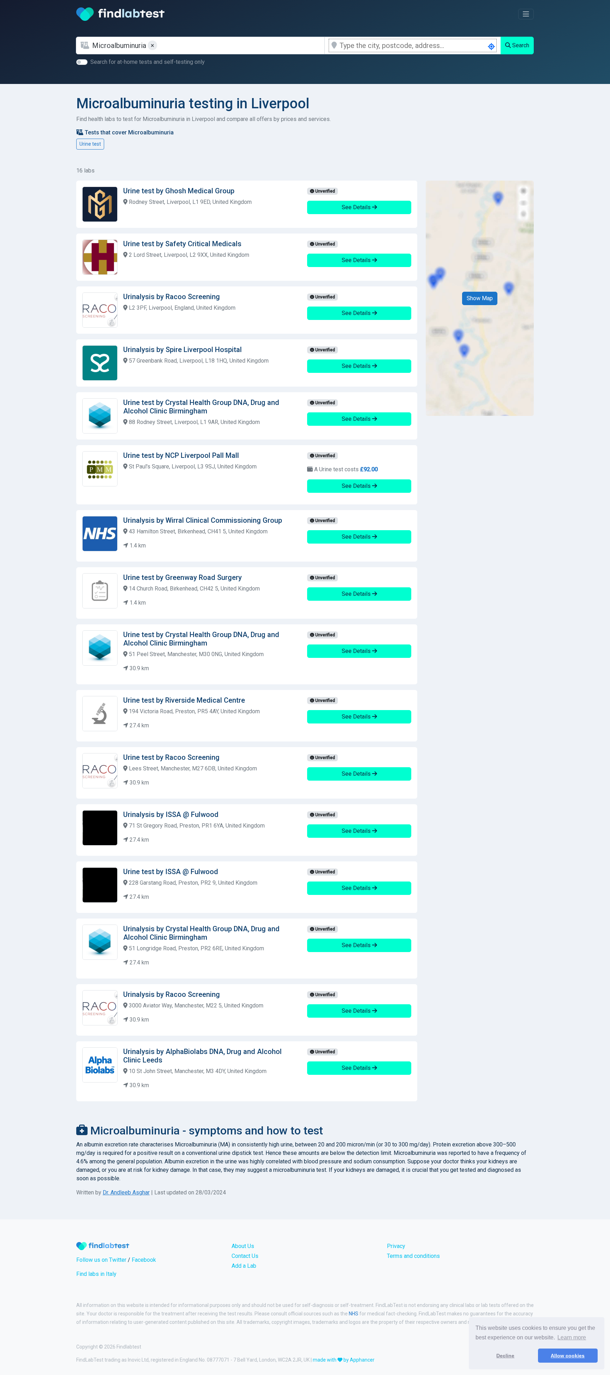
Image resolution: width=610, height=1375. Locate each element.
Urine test (90, 144)
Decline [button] (505, 1355)
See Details (357, 207)
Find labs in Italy (96, 1274)
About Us (243, 1246)
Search (520, 45)
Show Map (480, 298)
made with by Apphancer (344, 1360)
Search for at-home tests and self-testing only (147, 62)
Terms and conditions (413, 1256)
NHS (353, 1313)
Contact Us (245, 1256)
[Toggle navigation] (526, 14)
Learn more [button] (571, 1337)
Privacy (396, 1246)
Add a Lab (244, 1265)
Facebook (144, 1259)
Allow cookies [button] (568, 1355)
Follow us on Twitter (101, 1259)
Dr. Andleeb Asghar (126, 1192)
